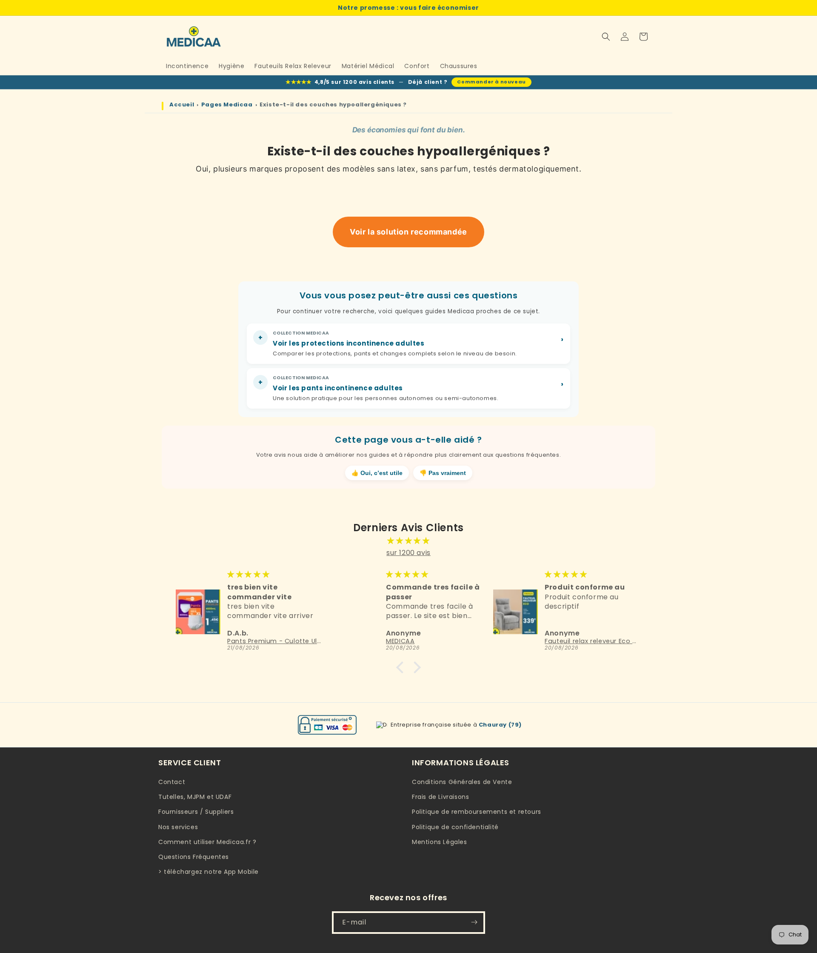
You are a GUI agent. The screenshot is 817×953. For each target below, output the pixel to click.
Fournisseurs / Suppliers (196, 812)
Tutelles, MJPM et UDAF (194, 797)
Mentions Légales (439, 842)
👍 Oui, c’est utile (377, 473)
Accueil (181, 105)
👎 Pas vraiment (443, 473)
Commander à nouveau (491, 81)
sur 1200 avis (408, 553)
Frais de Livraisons (440, 797)
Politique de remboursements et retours (476, 812)
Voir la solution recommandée (408, 231)
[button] (606, 36)
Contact (171, 782)
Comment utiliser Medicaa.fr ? (207, 842)
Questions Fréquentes (193, 857)
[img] (408, 540)
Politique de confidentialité (455, 827)
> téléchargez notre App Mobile (208, 872)
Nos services (178, 827)
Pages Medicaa (227, 105)
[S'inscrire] (474, 922)
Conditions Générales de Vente (462, 782)
